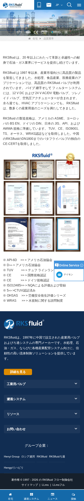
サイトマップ (29, 484)
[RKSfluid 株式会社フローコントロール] (12, 5)
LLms (45, 484)
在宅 (35, 38)
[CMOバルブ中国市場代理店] (42, 22)
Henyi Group (12, 456)
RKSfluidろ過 (57, 456)
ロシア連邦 (28, 456)
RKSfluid (42, 456)
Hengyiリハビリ (13, 467)
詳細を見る (18, 372)
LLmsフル (59, 484)
